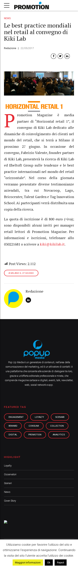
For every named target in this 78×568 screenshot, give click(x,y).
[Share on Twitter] (60, 56)
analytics (59, 434)
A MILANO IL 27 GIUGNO (21, 273)
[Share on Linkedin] (67, 56)
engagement (16, 417)
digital (13, 434)
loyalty (39, 417)
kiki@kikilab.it (52, 244)
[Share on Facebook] (53, 56)
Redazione (10, 48)
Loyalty (8, 465)
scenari (59, 417)
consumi (34, 425)
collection (57, 425)
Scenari (8, 483)
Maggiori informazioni (28, 562)
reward (13, 425)
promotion (34, 434)
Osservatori (10, 474)
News (7, 18)
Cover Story (10, 500)
